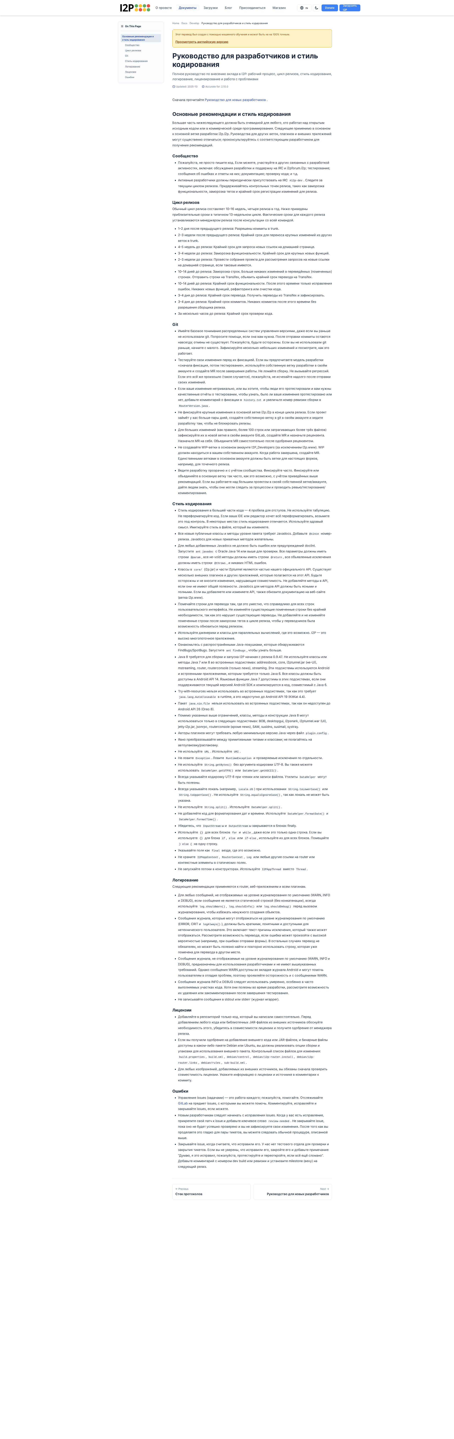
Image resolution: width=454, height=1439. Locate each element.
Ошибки (129, 77)
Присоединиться (252, 8)
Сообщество (132, 45)
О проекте (164, 8)
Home (175, 23)
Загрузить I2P (350, 7)
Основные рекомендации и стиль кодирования (138, 38)
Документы (187, 8)
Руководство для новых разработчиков (235, 100)
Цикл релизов (133, 50)
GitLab (183, 1103)
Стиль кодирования (136, 61)
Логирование (132, 66)
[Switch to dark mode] (316, 7)
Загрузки (211, 8)
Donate (329, 7)
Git (126, 55)
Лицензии (130, 71)
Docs (184, 23)
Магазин (279, 8)
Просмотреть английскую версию (201, 42)
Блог (228, 8)
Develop (194, 23)
